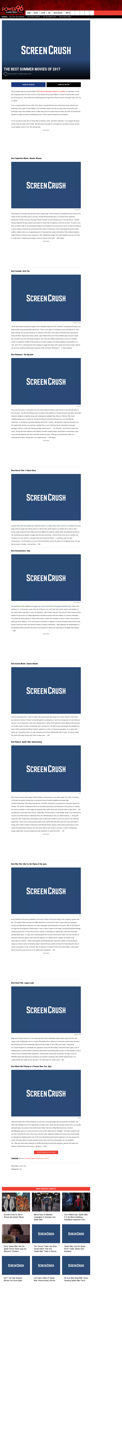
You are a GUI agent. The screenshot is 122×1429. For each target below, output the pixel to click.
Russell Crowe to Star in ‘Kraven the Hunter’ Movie (14, 1215)
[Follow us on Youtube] (91, 13)
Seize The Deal (58, 13)
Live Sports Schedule (33, 17)
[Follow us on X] (87, 13)
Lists (20, 1169)
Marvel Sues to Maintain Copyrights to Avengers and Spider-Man (44, 1217)
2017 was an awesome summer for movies (51, 91)
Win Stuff (69, 13)
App (49, 13)
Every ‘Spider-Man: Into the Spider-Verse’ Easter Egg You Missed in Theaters (15, 1248)
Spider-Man (22, 1166)
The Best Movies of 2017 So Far (46, 1152)
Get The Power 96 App (49, 17)
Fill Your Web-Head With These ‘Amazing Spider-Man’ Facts (76, 1279)
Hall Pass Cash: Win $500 (16, 17)
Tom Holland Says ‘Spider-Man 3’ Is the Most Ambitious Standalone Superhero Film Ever (76, 1217)
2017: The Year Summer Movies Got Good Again (13, 1279)
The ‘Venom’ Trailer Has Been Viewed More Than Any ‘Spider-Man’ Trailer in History (45, 1248)
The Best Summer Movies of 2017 (37, 1158)
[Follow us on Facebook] (82, 13)
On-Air (36, 13)
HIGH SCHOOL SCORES (65, 17)
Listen (43, 13)
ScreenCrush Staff (12, 74)
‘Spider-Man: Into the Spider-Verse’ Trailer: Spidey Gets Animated (75, 1248)
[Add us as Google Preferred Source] (77, 13)
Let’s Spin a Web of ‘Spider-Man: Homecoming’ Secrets (44, 1279)
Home (28, 13)
